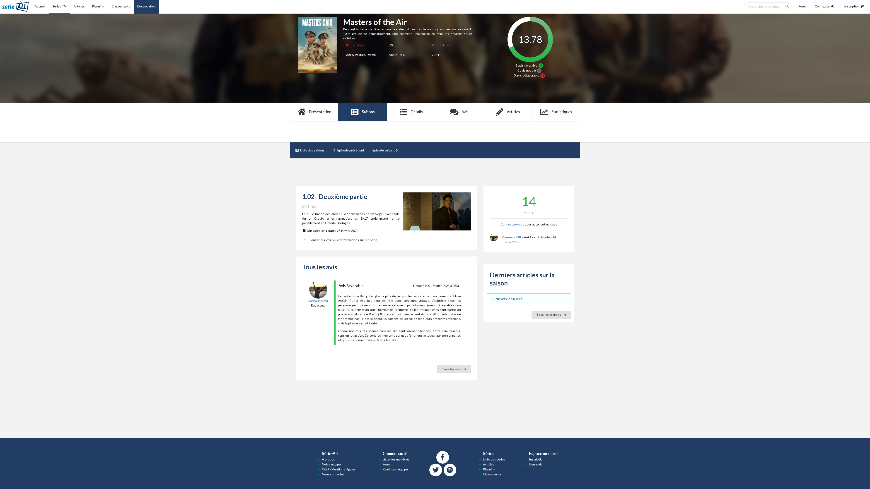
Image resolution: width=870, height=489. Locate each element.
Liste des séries (494, 459)
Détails (417, 111)
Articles (79, 6)
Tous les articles (549, 314)
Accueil (40, 6)
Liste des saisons (312, 150)
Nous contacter (333, 474)
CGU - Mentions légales (339, 469)
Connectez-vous (512, 224)
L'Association (146, 6)
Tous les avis (452, 369)
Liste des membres (396, 459)
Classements (120, 6)
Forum (803, 6)
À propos (328, 459)
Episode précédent (350, 150)
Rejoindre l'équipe (395, 469)
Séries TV (59, 6)
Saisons (368, 111)
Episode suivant (383, 150)
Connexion (536, 464)
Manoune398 (511, 237)
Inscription (536, 459)
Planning (98, 6)
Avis (465, 111)
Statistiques (561, 111)
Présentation (320, 111)
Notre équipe (331, 464)
